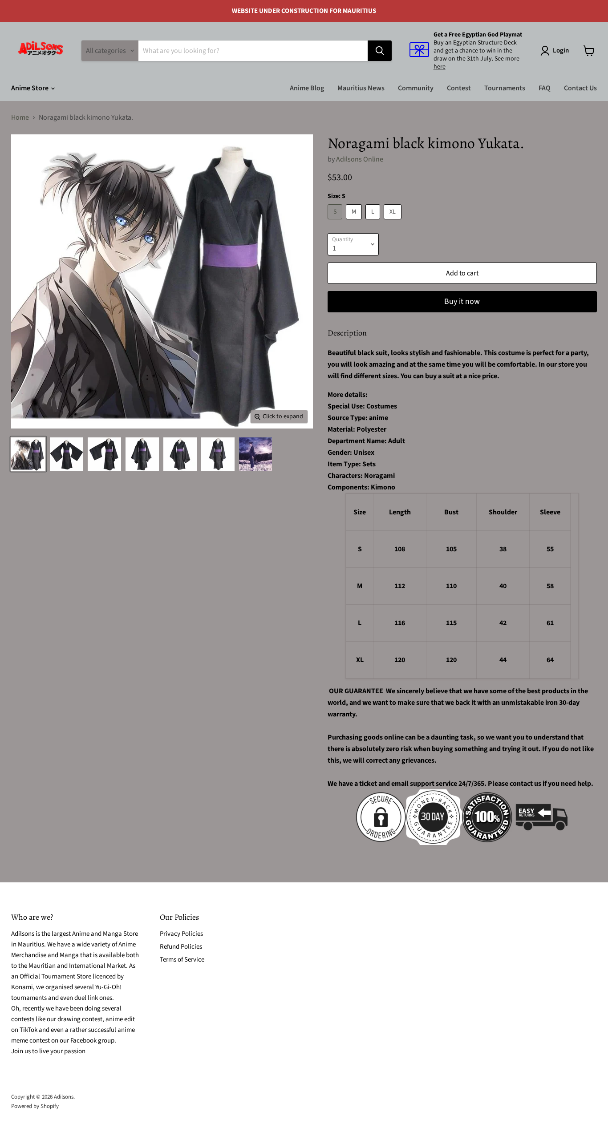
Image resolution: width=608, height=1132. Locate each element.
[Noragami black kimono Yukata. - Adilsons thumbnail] (28, 454)
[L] (373, 221)
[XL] (394, 221)
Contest (459, 88)
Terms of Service (182, 959)
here (440, 66)
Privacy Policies (181, 933)
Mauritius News (361, 88)
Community (416, 88)
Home (20, 117)
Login (561, 50)
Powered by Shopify (35, 1106)
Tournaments (504, 88)
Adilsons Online (359, 159)
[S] (336, 221)
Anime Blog (307, 88)
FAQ (545, 88)
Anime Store (30, 88)
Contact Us (580, 88)
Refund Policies (181, 946)
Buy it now (462, 301)
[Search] (380, 50)
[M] (355, 221)
